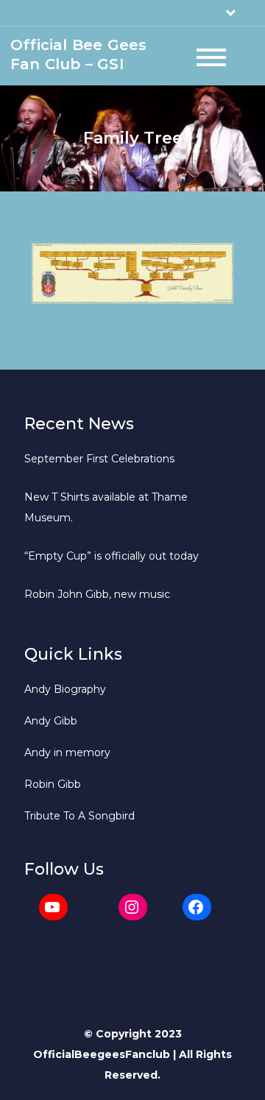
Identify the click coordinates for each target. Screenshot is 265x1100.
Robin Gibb (52, 784)
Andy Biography (65, 689)
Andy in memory (67, 752)
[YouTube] (53, 907)
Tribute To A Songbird (79, 815)
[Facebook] (197, 907)
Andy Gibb (50, 720)
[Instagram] (133, 907)
